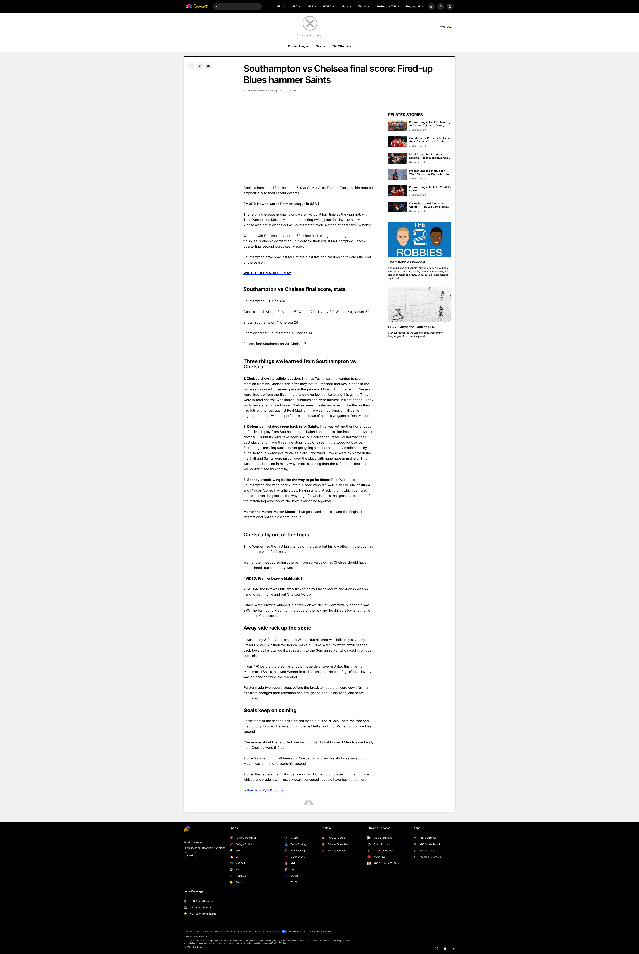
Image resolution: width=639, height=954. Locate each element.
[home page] (197, 6)
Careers (197, 931)
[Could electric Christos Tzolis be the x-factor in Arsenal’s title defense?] (397, 141)
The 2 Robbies (341, 46)
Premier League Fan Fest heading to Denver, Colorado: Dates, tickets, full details (429, 123)
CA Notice (310, 931)
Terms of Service (324, 931)
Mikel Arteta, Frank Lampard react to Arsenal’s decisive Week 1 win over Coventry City (430, 156)
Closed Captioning (211, 931)
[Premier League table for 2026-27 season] (397, 190)
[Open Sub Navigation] (284, 6)
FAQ (222, 931)
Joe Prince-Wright (255, 90)
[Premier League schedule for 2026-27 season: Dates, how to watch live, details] (397, 174)
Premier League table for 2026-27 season (430, 188)
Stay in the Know (193, 842)
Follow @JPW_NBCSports (263, 790)
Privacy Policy (273, 931)
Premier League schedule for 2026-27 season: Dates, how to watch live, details (429, 172)
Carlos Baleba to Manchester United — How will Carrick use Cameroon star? (428, 205)
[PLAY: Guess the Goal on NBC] (419, 304)
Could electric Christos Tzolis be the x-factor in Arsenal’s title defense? (429, 139)
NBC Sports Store (234, 931)
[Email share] (208, 66)
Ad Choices (260, 931)
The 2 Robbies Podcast (406, 262)
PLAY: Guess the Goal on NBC (411, 327)
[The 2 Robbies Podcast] (419, 239)
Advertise (188, 931)
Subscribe (190, 855)
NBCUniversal (201, 936)
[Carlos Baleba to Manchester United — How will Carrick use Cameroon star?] (397, 207)
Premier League (298, 46)
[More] (431, 6)
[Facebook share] (191, 66)
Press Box (248, 931)
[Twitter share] (199, 66)
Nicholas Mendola (417, 162)
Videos (320, 46)
